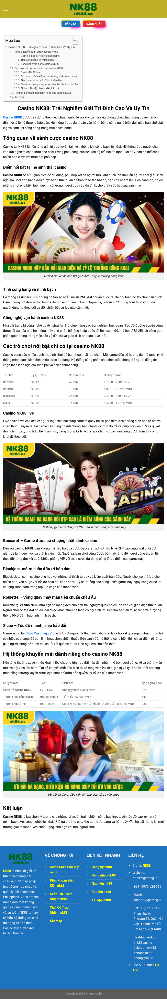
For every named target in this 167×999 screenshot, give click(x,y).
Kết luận (19, 97)
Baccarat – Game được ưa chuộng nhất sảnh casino (49, 76)
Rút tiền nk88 (101, 892)
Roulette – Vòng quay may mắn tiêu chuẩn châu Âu (49, 84)
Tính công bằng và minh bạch (37, 60)
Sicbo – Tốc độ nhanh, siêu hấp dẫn (40, 88)
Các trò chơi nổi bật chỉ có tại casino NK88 (38, 68)
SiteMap (56, 921)
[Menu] (5, 9)
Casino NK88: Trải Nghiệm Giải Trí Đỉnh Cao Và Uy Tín (41, 47)
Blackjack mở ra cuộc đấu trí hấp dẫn (41, 80)
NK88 (147, 866)
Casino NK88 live (30, 72)
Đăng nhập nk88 (104, 875)
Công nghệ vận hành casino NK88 (39, 64)
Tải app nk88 (101, 900)
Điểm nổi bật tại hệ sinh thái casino (40, 55)
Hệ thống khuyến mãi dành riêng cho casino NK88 (42, 92)
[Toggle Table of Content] (73, 41)
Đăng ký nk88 (102, 867)
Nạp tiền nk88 (102, 883)
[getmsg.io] (83, 9)
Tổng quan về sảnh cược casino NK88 (36, 51)
